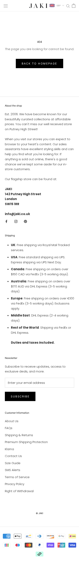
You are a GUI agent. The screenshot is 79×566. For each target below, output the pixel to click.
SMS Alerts (12, 470)
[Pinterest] (25, 221)
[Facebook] (6, 221)
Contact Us (13, 456)
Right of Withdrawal (19, 491)
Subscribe (20, 396)
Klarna (9, 449)
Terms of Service (17, 477)
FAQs (8, 428)
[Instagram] (15, 221)
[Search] (68, 5)
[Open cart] (73, 6)
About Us (11, 421)
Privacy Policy (14, 484)
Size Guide (12, 463)
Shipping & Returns (19, 435)
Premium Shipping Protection (26, 442)
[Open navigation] (6, 5)
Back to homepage (39, 63)
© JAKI (39, 513)
